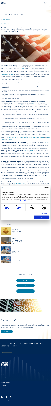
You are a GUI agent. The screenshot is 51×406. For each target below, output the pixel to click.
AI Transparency (4, 388)
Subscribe (3, 371)
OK (41, 217)
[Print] (5, 23)
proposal (34, 103)
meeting (46, 142)
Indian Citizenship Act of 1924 (19, 183)
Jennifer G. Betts (10, 137)
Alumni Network (4, 369)
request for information (28, 150)
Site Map (2, 374)
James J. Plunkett (6, 19)
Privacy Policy (23, 200)
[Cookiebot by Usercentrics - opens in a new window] (43, 188)
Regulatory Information (5, 379)
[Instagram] (11, 397)
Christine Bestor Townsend (38, 137)
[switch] (19, 208)
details (10, 139)
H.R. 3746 (22, 68)
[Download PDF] (1, 23)
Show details (44, 213)
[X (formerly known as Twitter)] (2, 397)
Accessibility (3, 377)
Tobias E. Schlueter (19, 137)
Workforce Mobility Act (21, 104)
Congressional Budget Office (7, 74)
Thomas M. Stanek (28, 137)
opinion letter (35, 162)
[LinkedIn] (6, 397)
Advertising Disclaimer (5, 382)
